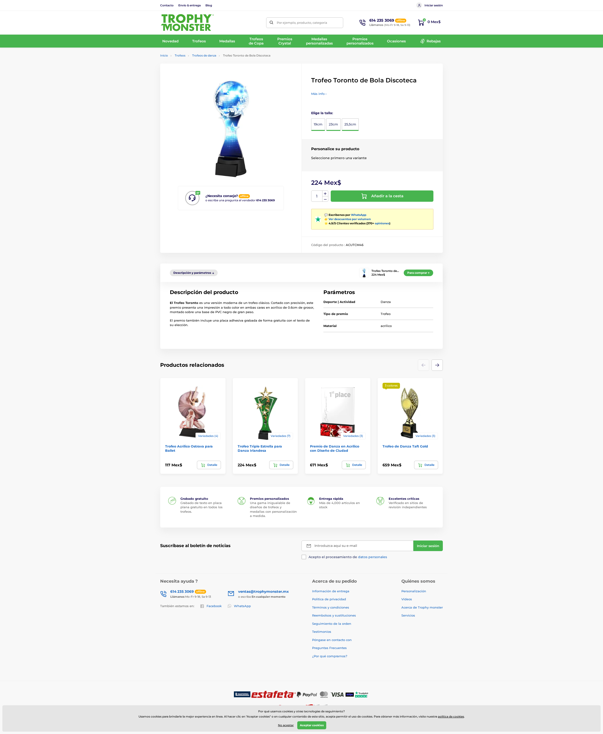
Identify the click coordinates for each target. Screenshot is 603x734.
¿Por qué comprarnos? (329, 656)
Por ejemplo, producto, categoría (302, 22)
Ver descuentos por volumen (350, 219)
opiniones (382, 223)
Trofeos (180, 55)
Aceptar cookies (312, 725)
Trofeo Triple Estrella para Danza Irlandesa (260, 448)
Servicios (408, 615)
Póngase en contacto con (332, 640)
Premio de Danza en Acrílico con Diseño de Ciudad (334, 448)
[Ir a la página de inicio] (187, 22)
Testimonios (321, 631)
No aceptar (286, 725)
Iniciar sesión (433, 5)
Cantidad (316, 196)
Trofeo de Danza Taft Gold (405, 446)
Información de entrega (330, 591)
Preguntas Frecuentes (329, 648)
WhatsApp (358, 215)
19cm (318, 124)
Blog (208, 5)
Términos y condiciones (330, 607)
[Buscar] (271, 22)
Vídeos (406, 599)
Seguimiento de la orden (331, 623)
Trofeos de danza (204, 55)
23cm (333, 124)
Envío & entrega (189, 5)
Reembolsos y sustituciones (334, 615)
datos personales (372, 557)
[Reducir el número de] (325, 199)
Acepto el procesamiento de (348, 557)
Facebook (214, 606)
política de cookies (451, 716)
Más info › (318, 94)
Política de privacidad (329, 599)
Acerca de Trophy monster (422, 607)
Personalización (413, 591)
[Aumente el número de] (325, 193)
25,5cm (350, 124)
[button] (437, 365)
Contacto (167, 5)
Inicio (164, 55)
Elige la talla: (322, 113)
